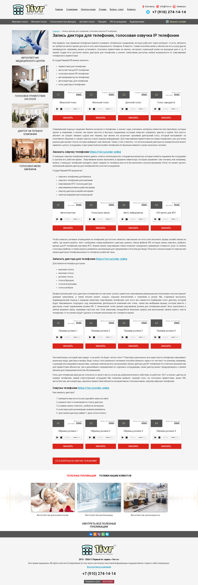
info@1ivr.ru (165, 6)
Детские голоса (87, 22)
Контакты (150, 6)
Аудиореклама (137, 22)
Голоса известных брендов (63, 22)
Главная (59, 9)
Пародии (102, 22)
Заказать (68, 118)
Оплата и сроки (88, 9)
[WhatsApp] (103, 534)
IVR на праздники (118, 22)
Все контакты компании (99, 567)
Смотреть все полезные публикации (99, 525)
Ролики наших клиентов (115, 475)
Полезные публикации (81, 475)
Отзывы (102, 9)
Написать (181, 6)
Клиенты (131, 9)
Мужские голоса (20, 22)
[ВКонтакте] (91, 534)
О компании (72, 9)
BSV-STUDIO (108, 582)
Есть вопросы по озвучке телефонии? (76, 461)
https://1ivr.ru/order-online (105, 151)
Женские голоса (39, 22)
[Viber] (99, 534)
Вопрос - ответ (117, 9)
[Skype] (107, 534)
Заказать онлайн (178, 22)
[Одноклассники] (95, 534)
